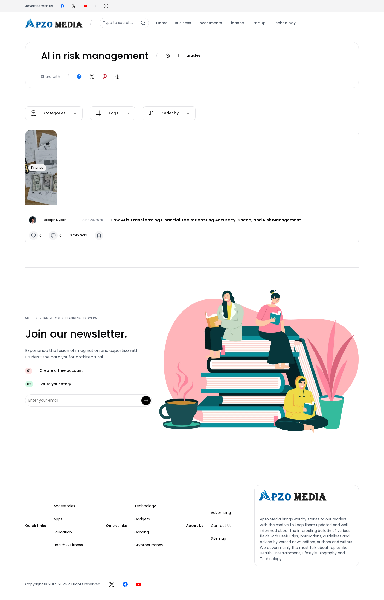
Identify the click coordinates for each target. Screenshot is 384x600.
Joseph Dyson (55, 219)
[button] (106, 6)
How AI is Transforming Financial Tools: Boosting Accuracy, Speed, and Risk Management (205, 220)
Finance (37, 167)
